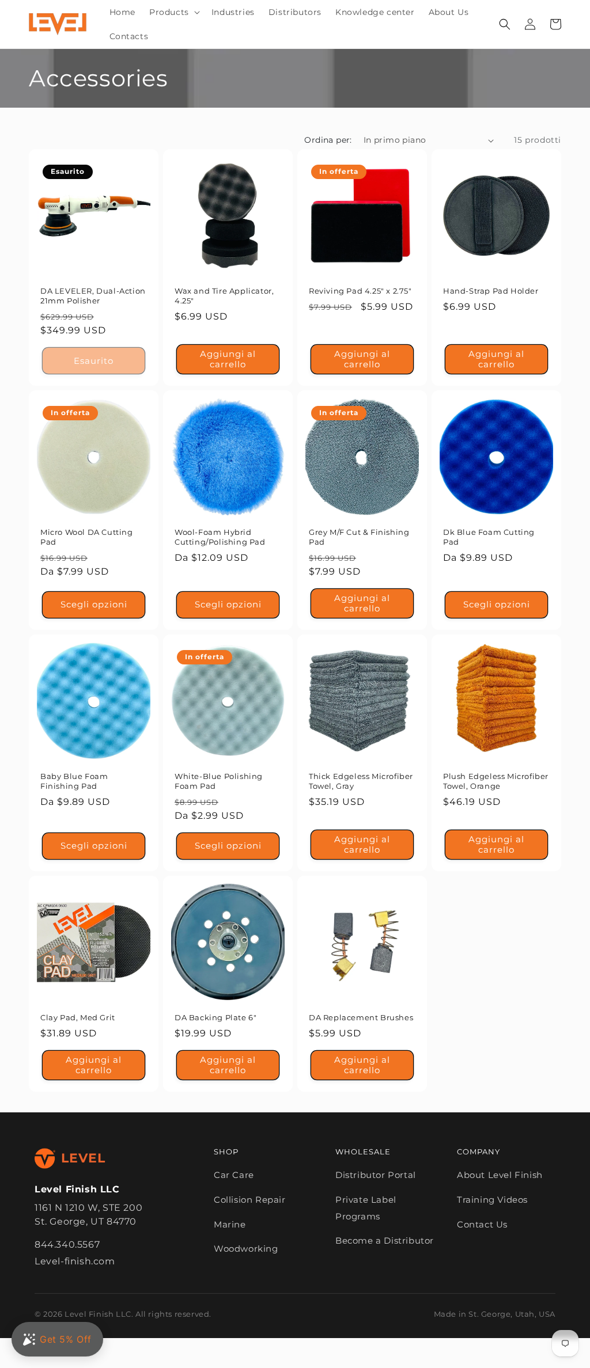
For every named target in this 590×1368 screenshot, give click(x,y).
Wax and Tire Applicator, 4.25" (224, 295)
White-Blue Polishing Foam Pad (219, 781)
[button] (173, 12)
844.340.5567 (67, 1244)
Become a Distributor (384, 1240)
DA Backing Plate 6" (215, 1017)
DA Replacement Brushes (361, 1017)
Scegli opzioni (93, 604)
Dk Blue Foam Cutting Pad (489, 536)
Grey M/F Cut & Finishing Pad (359, 536)
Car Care (234, 1174)
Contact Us (482, 1224)
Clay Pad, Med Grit (77, 1017)
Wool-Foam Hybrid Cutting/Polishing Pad (220, 536)
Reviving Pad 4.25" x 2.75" (360, 290)
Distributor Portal (375, 1174)
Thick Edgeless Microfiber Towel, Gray (361, 781)
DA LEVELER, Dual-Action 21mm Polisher (93, 295)
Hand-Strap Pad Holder (491, 290)
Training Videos (492, 1199)
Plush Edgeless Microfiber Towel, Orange (496, 781)
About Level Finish (500, 1174)
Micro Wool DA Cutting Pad (86, 536)
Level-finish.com (75, 1261)
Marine (230, 1224)
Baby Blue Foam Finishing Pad (74, 781)
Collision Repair (250, 1199)
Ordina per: (327, 140)
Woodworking (246, 1248)
